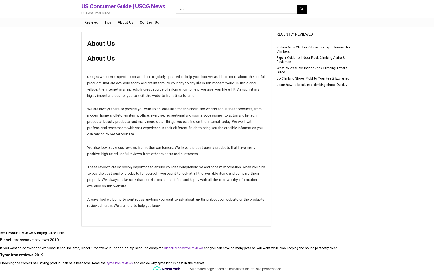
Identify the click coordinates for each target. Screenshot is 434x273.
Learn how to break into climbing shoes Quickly (312, 85)
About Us (126, 22)
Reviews (91, 22)
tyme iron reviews (119, 263)
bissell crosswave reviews (183, 248)
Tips (108, 22)
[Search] (302, 9)
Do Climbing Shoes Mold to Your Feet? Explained (313, 78)
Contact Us (149, 22)
